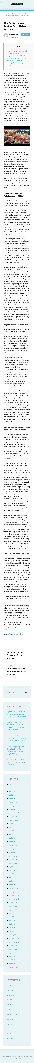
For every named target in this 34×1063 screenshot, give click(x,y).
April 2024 (12, 881)
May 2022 (12, 956)
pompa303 (10, 1019)
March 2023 (12, 928)
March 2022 (12, 964)
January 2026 (13, 806)
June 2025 (12, 831)
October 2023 (13, 903)
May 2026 (12, 791)
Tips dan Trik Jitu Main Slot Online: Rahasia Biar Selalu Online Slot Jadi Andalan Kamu (17, 714)
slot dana (10, 1005)
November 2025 (14, 813)
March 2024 (12, 885)
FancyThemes (17, 1058)
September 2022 (14, 949)
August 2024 (13, 867)
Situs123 (10, 1000)
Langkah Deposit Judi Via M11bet (18, 56)
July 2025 (12, 827)
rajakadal (10, 990)
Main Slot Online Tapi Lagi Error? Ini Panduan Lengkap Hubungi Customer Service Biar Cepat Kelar (16, 726)
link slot (9, 1034)
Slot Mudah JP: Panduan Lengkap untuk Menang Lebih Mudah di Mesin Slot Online (16, 738)
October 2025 (13, 816)
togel (8, 1010)
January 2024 (13, 892)
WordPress (19, 1056)
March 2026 (12, 799)
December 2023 (14, 895)
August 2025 (13, 824)
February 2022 (13, 967)
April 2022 (12, 960)
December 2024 (14, 852)
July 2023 (12, 913)
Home (13, 13)
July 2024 (12, 870)
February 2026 (13, 802)
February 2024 (13, 888)
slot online (10, 1029)
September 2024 (14, 863)
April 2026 (12, 795)
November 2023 (14, 899)
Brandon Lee (13, 34)
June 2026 (12, 788)
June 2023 (12, 917)
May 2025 (12, 834)
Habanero (21, 13)
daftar (9, 634)
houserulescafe (12, 1014)
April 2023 (12, 924)
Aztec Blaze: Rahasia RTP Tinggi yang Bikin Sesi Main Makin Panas (16, 762)
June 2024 (12, 874)
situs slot (10, 1024)
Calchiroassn (17, 4)
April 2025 (12, 838)
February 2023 (13, 931)
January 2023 (13, 935)
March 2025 (12, 842)
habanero (15, 634)
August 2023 (13, 910)
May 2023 (12, 920)
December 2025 (14, 809)
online (21, 634)
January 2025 (13, 849)
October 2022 (13, 946)
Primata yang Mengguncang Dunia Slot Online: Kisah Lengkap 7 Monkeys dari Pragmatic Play (16, 750)
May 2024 (12, 877)
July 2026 (12, 784)
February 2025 (13, 845)
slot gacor (10, 985)
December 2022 (14, 938)
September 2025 (14, 820)
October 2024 (13, 860)
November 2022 (14, 942)
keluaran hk (10, 995)
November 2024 (14, 856)
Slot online (10, 1038)
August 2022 (13, 953)
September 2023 (14, 906)
